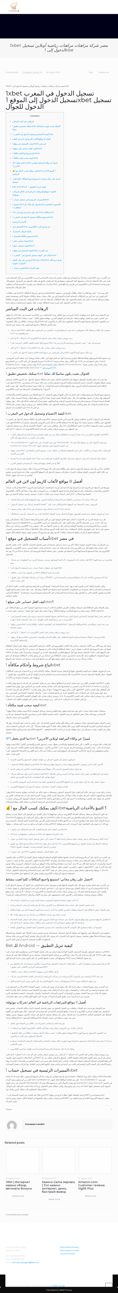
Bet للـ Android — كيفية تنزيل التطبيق (29, 187)
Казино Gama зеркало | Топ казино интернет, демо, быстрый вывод (58, 1186)
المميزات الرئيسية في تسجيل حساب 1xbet (30, 199)
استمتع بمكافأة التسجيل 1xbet (25, 236)
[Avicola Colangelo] (14, 7)
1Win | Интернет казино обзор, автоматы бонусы (19, 1185)
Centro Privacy (67, 1253)
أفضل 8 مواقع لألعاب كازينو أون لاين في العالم (31, 139)
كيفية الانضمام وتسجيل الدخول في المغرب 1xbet (32, 134)
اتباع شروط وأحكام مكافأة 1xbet (26, 153)
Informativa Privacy (69, 1247)
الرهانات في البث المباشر (23, 121)
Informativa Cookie (69, 1250)
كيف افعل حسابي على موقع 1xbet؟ (27, 148)
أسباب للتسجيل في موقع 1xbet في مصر (29, 143)
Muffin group (58, 1286)
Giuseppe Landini (30, 72)
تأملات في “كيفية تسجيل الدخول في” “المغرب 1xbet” (34, 255)
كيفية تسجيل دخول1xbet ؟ (23, 245)
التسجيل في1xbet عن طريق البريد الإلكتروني (31, 226)
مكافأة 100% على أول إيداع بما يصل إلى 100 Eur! (33, 212)
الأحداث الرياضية (19, 222)
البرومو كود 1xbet (48, 367)
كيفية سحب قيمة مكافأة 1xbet (25, 158)
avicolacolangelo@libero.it (25, 1262)
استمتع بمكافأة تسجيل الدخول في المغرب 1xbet (32, 217)
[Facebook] (100, 1285)
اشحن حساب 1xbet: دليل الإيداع (25, 268)
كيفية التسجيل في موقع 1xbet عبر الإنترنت (30, 250)
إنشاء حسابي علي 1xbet (22, 241)
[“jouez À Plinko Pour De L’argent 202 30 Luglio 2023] (115, 1281)
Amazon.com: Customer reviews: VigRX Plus (91, 1185)
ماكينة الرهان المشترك (21, 231)
